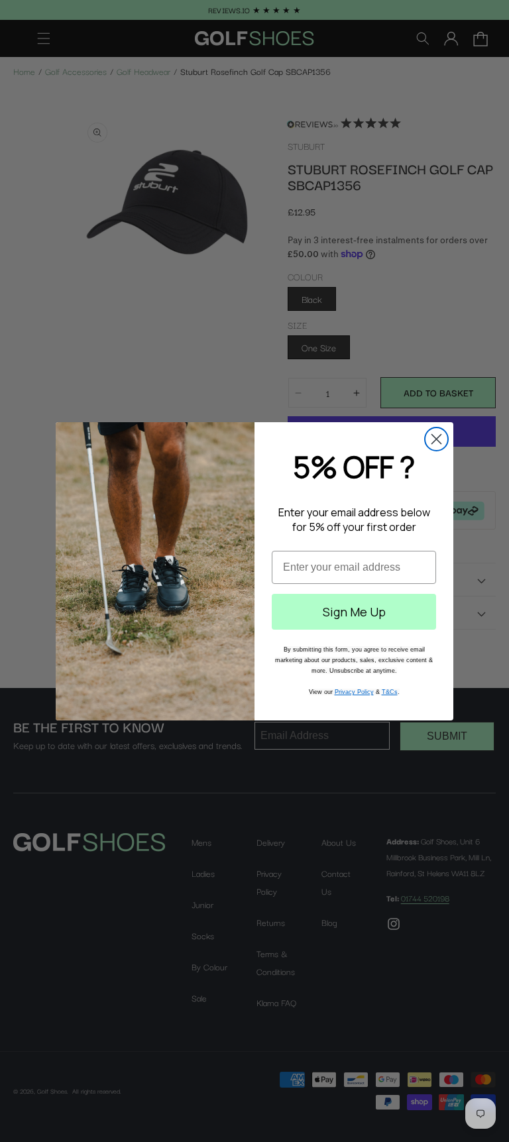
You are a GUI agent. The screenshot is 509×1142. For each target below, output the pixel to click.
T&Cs (390, 692)
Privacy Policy (354, 692)
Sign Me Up (354, 612)
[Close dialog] (436, 439)
